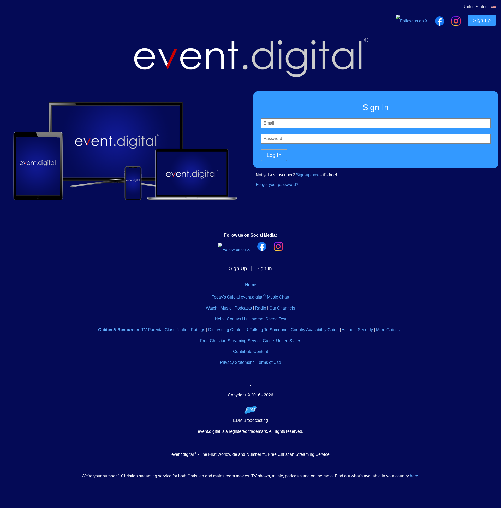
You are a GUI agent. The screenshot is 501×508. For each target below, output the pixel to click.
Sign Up (238, 268)
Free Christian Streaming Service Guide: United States (250, 340)
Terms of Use (269, 362)
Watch (211, 308)
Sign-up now (307, 175)
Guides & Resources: (119, 330)
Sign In (264, 268)
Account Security (357, 330)
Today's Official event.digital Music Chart (250, 297)
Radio (260, 308)
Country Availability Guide (315, 330)
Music (225, 308)
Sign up (482, 20)
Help (219, 319)
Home (250, 285)
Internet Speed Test (268, 319)
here (414, 476)
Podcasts (243, 308)
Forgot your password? (277, 184)
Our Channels (282, 308)
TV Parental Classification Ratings (173, 330)
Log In (274, 155)
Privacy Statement (237, 362)
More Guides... (389, 330)
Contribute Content (250, 351)
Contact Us (237, 319)
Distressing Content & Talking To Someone (248, 330)
